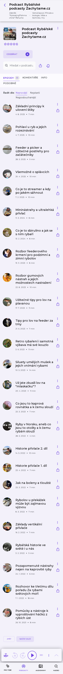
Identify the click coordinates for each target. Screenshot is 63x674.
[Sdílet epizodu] (58, 111)
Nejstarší (35, 92)
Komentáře (30, 77)
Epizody (10, 77)
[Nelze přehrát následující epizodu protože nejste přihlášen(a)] (42, 655)
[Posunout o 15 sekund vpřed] (22, 655)
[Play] (32, 655)
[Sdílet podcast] (41, 65)
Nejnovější (21, 92)
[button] (30, 10)
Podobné (9, 83)
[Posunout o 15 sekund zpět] (15, 655)
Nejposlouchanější (26, 97)
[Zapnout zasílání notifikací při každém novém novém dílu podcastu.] (48, 65)
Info (44, 77)
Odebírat (11, 54)
